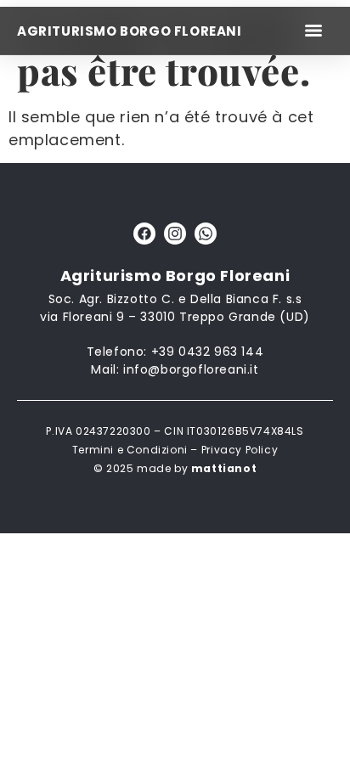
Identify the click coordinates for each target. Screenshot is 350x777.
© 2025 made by (175, 468)
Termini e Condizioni (130, 449)
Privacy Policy (239, 449)
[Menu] (313, 30)
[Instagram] (175, 233)
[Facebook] (144, 233)
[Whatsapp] (206, 233)
